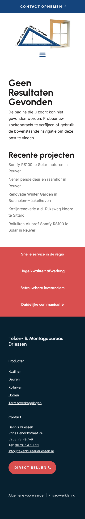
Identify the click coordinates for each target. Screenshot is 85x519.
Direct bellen (30, 467)
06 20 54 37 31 (27, 445)
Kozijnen (14, 371)
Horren (13, 395)
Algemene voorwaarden (26, 495)
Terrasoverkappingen (25, 403)
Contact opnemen (41, 6)
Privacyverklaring (61, 495)
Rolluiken (15, 387)
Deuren (14, 379)
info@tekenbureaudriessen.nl (31, 451)
